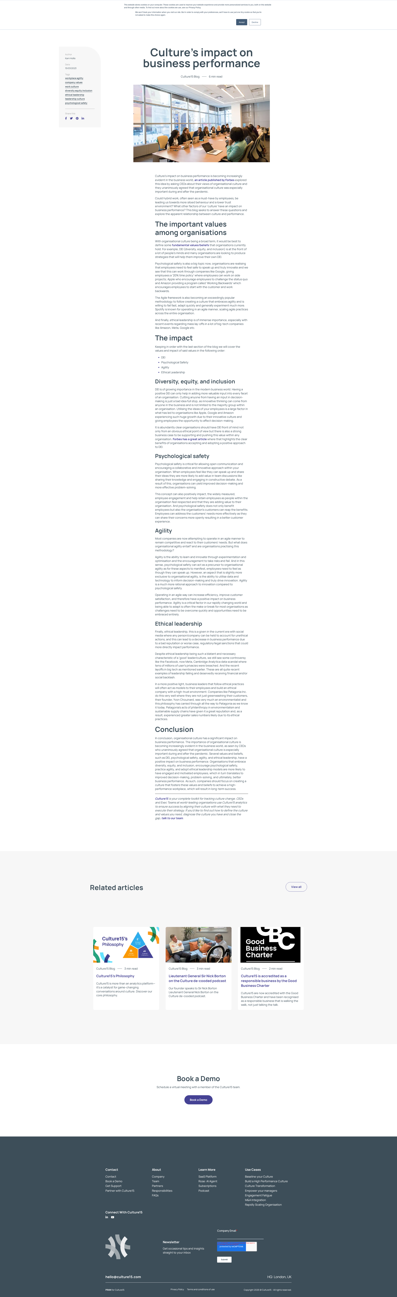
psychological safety (76, 102)
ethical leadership (74, 94)
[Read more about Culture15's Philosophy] (126, 961)
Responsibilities (162, 1190)
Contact (110, 1176)
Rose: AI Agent (207, 1181)
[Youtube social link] (112, 1217)
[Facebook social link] (66, 118)
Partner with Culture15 (119, 1190)
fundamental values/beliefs (190, 245)
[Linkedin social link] (83, 118)
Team (155, 1181)
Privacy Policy (177, 1289)
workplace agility (74, 78)
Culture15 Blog (190, 76)
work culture (72, 86)
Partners (157, 1186)
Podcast (203, 1190)
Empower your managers (261, 1190)
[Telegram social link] (87, 118)
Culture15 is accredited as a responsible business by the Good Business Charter (269, 981)
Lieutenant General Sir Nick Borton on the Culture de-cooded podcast (197, 978)
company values (74, 82)
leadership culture (75, 98)
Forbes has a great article (190, 439)
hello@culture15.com (123, 1277)
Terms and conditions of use (201, 1289)
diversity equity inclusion (78, 90)
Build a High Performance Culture (266, 1181)
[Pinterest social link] (77, 118)
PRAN (108, 1289)
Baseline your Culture (259, 1176)
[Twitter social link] (71, 118)
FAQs (155, 1195)
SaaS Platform (207, 1176)
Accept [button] (242, 22)
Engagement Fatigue (258, 1195)
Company (158, 1176)
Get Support (113, 1186)
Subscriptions (207, 1186)
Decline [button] (255, 22)
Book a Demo (113, 1181)
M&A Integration (255, 1200)
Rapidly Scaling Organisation (263, 1204)
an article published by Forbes (214, 180)
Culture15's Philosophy (115, 976)
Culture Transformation (260, 1186)
